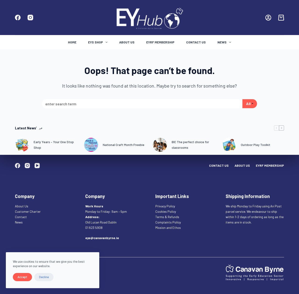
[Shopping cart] (281, 18)
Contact (21, 217)
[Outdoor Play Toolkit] (229, 145)
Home (72, 42)
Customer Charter (28, 211)
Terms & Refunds (167, 217)
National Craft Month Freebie (123, 145)
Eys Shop (95, 42)
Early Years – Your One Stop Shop (54, 144)
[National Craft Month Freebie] (91, 145)
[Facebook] (18, 17)
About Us (127, 42)
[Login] (268, 18)
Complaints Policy (168, 222)
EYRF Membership (160, 42)
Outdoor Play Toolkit (255, 145)
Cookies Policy (165, 211)
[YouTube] (37, 165)
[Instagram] (30, 17)
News (222, 42)
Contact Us (196, 42)
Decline (44, 277)
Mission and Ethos (168, 228)
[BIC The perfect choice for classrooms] (160, 145)
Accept (22, 277)
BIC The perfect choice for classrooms (190, 144)
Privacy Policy (165, 206)
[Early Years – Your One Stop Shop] (22, 145)
